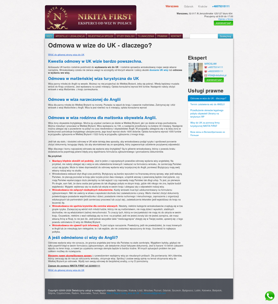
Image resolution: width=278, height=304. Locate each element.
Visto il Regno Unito (116, 293)
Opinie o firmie (225, 19)
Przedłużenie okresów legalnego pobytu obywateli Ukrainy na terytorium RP (206, 113)
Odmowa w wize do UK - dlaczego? (208, 98)
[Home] (91, 17)
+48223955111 (215, 71)
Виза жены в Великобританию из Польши (207, 133)
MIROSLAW (210, 63)
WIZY (49, 36)
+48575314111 (215, 67)
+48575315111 (221, 6)
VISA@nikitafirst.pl (217, 75)
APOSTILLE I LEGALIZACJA (70, 36)
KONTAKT (176, 36)
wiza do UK (134, 293)
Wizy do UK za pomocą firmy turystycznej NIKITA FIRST (205, 124)
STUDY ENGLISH (125, 36)
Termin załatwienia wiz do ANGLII (207, 104)
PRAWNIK (162, 36)
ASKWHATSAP (223, 23)
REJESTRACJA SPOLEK (100, 36)
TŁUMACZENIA (146, 36)
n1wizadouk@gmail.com (153, 293)
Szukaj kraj (225, 36)
